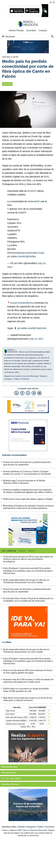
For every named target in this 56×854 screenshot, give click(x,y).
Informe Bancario (9, 773)
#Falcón (16, 314)
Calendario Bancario (10, 784)
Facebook (25, 379)
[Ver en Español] (54, 2)
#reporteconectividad (26, 253)
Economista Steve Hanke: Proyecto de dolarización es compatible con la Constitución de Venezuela (28, 599)
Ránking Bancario (9, 767)
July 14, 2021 (36, 339)
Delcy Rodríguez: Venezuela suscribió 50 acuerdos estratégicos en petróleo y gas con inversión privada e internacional (28, 570)
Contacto (43, 30)
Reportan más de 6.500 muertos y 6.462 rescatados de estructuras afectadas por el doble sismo (28, 680)
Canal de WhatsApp (30, 376)
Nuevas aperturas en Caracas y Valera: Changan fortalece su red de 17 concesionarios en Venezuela (27, 472)
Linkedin (21, 827)
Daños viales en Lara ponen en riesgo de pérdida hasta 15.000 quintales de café (26, 690)
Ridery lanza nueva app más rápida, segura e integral (27, 499)
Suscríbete (31, 30)
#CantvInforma (25, 303)
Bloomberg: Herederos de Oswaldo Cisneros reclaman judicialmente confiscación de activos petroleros (28, 507)
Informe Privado (16, 30)
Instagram (8, 379)
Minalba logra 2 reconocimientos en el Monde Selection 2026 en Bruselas (24, 482)
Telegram (43, 376)
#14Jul (13, 303)
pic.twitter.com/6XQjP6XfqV (21, 256)
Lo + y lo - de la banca (11, 778)
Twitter (16, 379)
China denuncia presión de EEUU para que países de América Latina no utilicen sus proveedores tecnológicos (28, 559)
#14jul (41, 253)
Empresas (7, 84)
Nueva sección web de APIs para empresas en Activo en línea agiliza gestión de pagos (27, 671)
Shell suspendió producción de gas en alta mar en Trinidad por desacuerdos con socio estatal (26, 581)
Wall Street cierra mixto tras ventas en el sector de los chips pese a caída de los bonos (27, 699)
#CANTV (32, 191)
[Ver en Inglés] (51, 2)
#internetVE (33, 201)
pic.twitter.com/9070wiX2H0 (31, 328)
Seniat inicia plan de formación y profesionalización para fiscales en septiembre (27, 463)
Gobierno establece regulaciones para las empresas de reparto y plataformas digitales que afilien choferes (27, 491)
